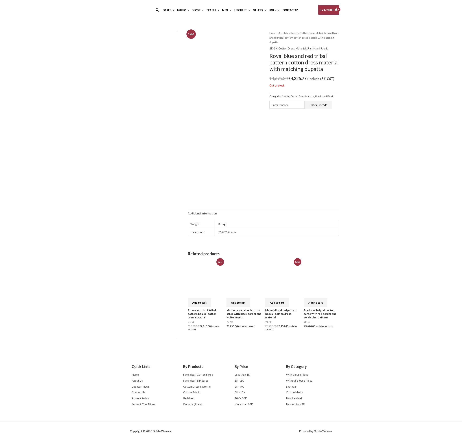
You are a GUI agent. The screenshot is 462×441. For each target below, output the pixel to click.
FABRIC (181, 10)
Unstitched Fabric (288, 32)
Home (272, 32)
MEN (225, 10)
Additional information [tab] (202, 213)
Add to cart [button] (199, 302)
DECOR (196, 10)
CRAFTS (211, 10)
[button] (157, 10)
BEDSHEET (240, 10)
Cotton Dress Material (312, 32)
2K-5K (273, 48)
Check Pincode (318, 105)
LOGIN (272, 10)
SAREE (167, 10)
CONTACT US (290, 10)
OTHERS (258, 10)
